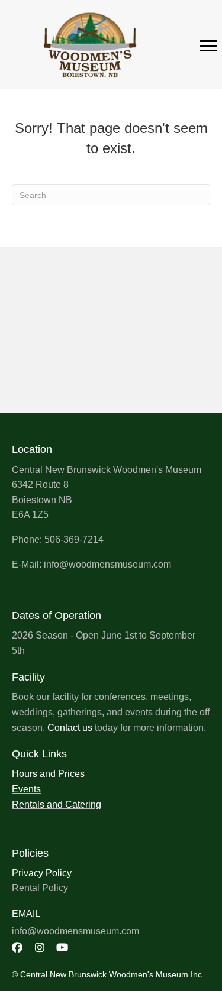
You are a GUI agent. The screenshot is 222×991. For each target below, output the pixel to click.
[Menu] (208, 46)
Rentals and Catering (56, 804)
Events (26, 789)
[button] (17, 947)
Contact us (69, 728)
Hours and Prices (48, 774)
